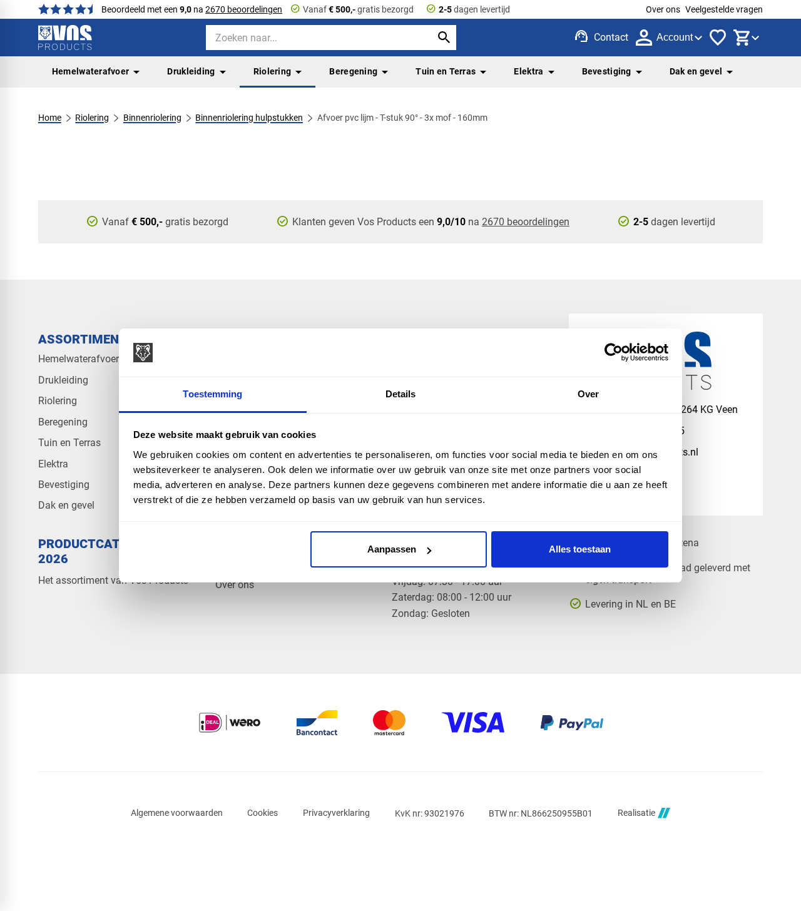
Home (49, 118)
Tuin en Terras (446, 71)
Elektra (528, 71)
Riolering (272, 71)
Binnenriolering (152, 118)
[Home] (65, 37)
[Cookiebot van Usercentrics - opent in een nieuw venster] (613, 353)
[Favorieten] (718, 37)
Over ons (663, 9)
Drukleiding (191, 71)
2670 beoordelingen (243, 9)
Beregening (353, 71)
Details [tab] (400, 394)
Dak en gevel (696, 71)
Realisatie (636, 813)
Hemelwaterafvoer (91, 71)
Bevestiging (606, 71)
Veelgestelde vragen (724, 9)
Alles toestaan (580, 549)
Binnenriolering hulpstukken (249, 118)
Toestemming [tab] (212, 394)
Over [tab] (588, 394)
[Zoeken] (443, 37)
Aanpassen (391, 549)
